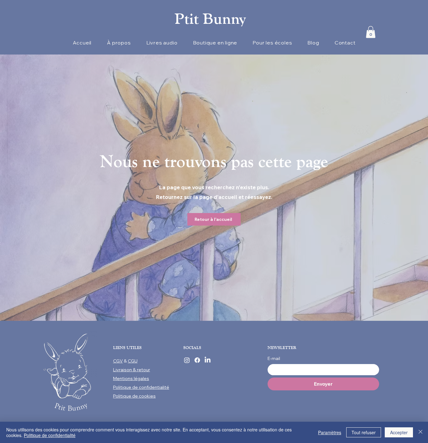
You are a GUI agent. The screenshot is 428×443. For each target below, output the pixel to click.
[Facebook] (197, 360)
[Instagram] (187, 360)
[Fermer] (420, 432)
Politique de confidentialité (50, 435)
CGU (133, 361)
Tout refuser (364, 432)
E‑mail (274, 358)
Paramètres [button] (329, 432)
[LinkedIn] (207, 360)
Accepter (399, 432)
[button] (371, 32)
